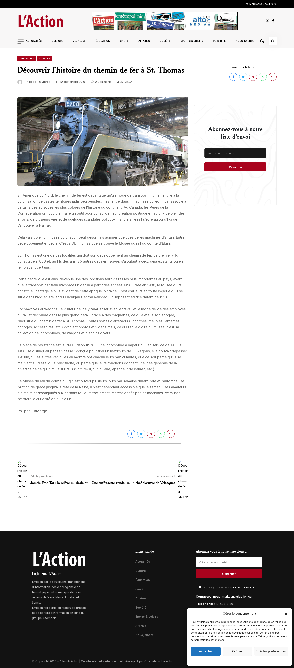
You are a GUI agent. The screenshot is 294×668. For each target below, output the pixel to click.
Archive (140, 626)
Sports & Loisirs (191, 40)
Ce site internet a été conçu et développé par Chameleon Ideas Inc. (127, 661)
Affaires (144, 40)
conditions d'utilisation (241, 587)
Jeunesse (79, 40)
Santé (124, 40)
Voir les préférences (271, 651)
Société (165, 40)
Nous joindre (245, 40)
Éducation (102, 40)
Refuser (237, 651)
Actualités (34, 40)
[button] (286, 614)
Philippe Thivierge (37, 81)
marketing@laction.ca (237, 596)
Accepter (205, 651)
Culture (57, 40)
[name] (40, 21)
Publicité (219, 40)
